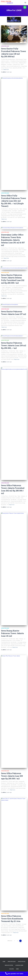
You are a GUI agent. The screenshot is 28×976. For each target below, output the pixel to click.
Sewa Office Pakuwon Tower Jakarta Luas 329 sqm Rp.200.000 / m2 (12, 776)
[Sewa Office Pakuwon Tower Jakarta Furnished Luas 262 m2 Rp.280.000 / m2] (14, 423)
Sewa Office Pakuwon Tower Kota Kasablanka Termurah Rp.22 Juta (12, 918)
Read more (6, 69)
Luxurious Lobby (19, 965)
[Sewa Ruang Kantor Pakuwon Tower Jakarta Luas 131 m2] (14, 568)
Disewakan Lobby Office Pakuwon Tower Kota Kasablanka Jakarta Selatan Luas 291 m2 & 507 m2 (13, 239)
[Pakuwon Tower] (7, 2)
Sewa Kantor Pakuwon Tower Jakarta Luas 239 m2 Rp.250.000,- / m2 (13, 345)
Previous (10, 940)
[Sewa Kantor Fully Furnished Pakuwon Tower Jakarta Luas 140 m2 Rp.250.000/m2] (14, 34)
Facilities (11, 968)
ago (9, 72)
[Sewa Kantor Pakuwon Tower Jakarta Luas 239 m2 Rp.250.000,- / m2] (14, 336)
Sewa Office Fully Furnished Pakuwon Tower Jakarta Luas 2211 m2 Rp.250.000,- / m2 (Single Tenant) (13, 200)
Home (4, 961)
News (17, 968)
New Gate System (9, 965)
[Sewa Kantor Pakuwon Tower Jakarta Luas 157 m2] (14, 305)
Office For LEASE (5, 46)
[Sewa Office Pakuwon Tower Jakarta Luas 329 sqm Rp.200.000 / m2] (14, 711)
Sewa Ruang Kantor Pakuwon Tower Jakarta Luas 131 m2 (12, 633)
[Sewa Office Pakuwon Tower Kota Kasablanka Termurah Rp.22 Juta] (14, 854)
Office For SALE (21, 961)
